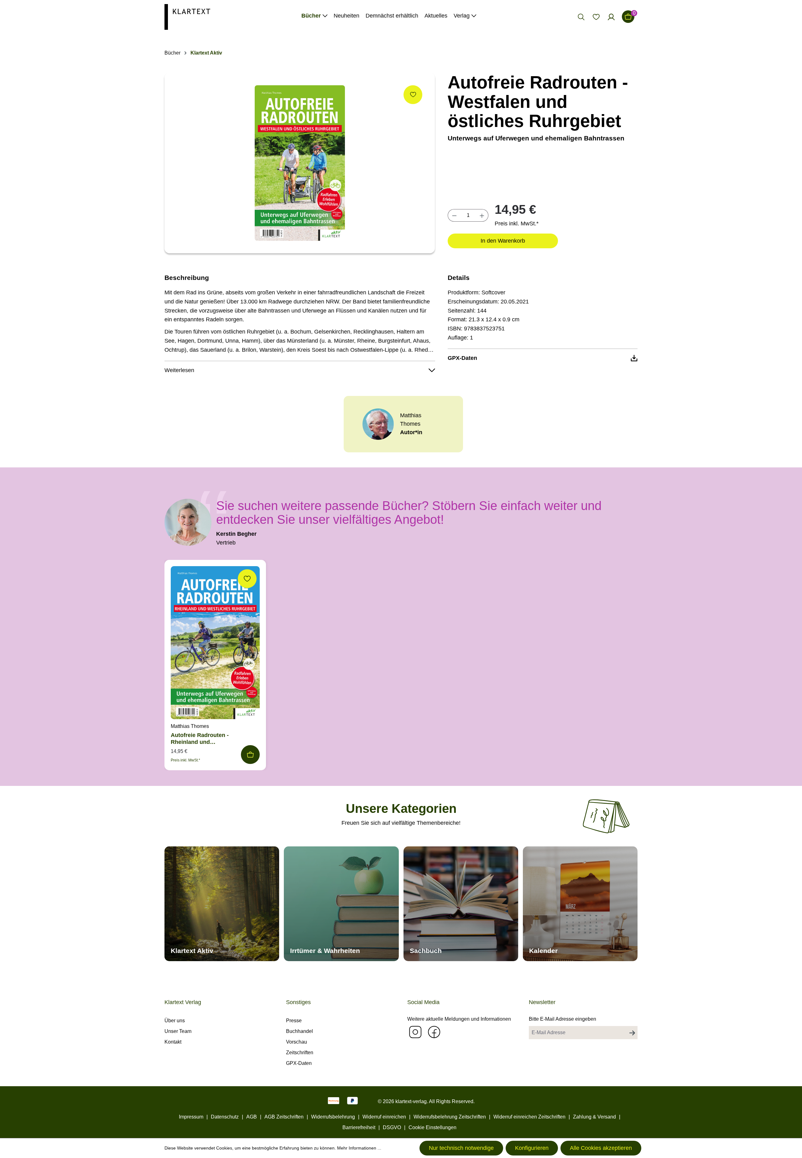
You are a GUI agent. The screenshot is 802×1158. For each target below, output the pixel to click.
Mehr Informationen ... (359, 1147)
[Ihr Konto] (611, 16)
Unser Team (177, 1031)
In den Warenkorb (503, 241)
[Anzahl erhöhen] (482, 215)
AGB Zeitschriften (284, 1116)
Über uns (174, 1020)
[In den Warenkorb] (250, 754)
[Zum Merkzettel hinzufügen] (413, 94)
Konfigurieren (532, 1148)
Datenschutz (225, 1116)
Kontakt (172, 1042)
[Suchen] (581, 16)
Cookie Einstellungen (432, 1127)
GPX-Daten (299, 1063)
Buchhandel (299, 1031)
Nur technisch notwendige (461, 1148)
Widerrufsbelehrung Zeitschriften (450, 1116)
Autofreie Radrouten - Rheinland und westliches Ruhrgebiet (201, 738)
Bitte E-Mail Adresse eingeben (562, 1019)
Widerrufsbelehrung (333, 1116)
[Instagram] (415, 1032)
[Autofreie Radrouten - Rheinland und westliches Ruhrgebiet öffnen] (215, 644)
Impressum (191, 1116)
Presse (294, 1020)
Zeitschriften (299, 1052)
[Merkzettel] (596, 16)
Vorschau (296, 1042)
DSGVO (392, 1127)
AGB (251, 1116)
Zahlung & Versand (594, 1116)
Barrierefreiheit (358, 1127)
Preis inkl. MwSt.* (517, 223)
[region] (299, 163)
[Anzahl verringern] (454, 215)
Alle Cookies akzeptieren (601, 1148)
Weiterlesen (179, 370)
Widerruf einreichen (384, 1116)
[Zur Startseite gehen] (187, 16)
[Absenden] (632, 1032)
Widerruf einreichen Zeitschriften (529, 1116)
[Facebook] (434, 1032)
